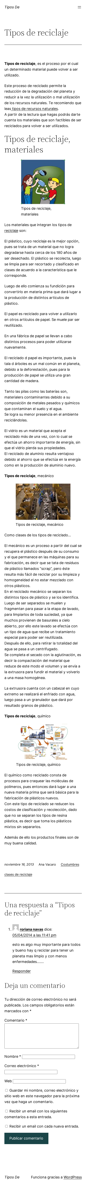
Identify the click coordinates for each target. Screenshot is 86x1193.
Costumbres (70, 864)
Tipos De (12, 7)
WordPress (73, 1177)
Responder (21, 971)
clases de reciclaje (18, 874)
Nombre (12, 1056)
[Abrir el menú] (79, 7)
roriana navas (31, 929)
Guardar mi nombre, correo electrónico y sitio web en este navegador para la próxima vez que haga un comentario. (41, 1096)
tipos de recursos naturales (34, 109)
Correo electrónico (21, 1066)
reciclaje (11, 230)
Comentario (15, 1020)
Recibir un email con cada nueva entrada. (44, 1126)
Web (8, 1081)
